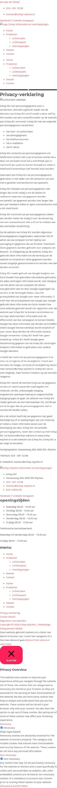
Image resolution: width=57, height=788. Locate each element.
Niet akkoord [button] (42, 639)
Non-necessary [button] (8, 754)
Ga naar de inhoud (10, 1)
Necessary (9, 727)
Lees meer (6, 643)
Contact (10, 53)
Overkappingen (20, 46)
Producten (11, 34)
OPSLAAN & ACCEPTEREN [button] (14, 786)
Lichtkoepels (19, 42)
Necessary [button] (5, 723)
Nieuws (10, 49)
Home (9, 30)
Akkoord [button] (29, 639)
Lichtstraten (18, 38)
